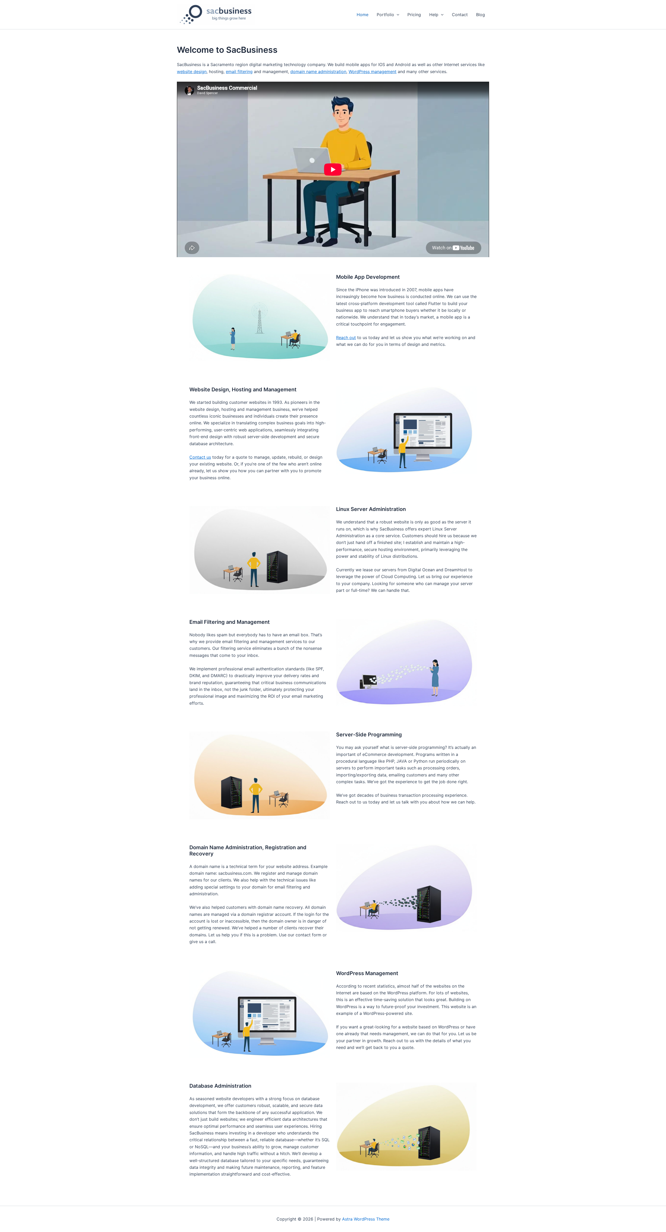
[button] (396, 14)
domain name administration (318, 71)
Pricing (414, 14)
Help (433, 14)
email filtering (239, 71)
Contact (460, 14)
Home (362, 14)
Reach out (346, 337)
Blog (480, 14)
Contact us (200, 457)
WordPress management (372, 71)
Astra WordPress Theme (365, 1219)
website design (192, 71)
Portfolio (385, 14)
